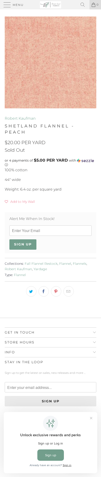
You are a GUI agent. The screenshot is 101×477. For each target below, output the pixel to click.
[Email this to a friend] (68, 291)
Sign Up (23, 244)
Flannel (65, 263)
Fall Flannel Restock (41, 263)
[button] (50, 162)
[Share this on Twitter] (31, 291)
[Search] (84, 5)
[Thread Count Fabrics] (50, 4)
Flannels (79, 263)
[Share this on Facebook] (44, 291)
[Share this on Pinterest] (56, 291)
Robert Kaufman (20, 118)
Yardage (40, 269)
